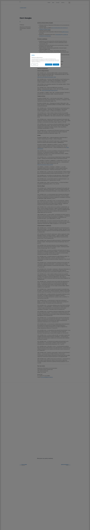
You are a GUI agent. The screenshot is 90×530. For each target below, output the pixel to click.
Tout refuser (56, 64)
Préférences (34, 64)
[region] (45, 60)
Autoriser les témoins (49, 64)
